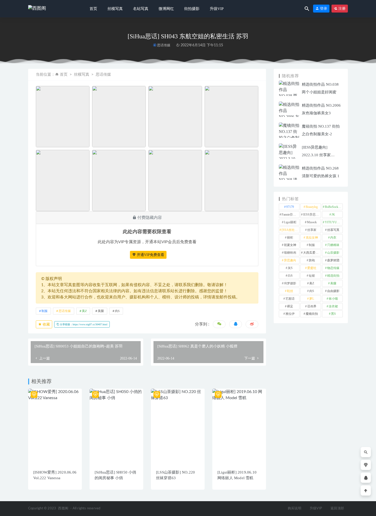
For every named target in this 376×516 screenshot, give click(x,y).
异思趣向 (290, 260)
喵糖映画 (290, 252)
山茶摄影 (333, 252)
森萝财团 (333, 260)
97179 (290, 207)
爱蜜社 (311, 268)
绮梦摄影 (290, 283)
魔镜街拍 (312, 314)
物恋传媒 (333, 268)
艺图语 (290, 298)
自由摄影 (333, 291)
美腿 (101, 310)
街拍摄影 (192, 9)
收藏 (46, 324)
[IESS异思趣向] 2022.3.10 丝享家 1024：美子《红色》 (319, 155)
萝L (311, 298)
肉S (117, 310)
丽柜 (290, 237)
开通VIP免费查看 (150, 255)
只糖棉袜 (333, 245)
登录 (323, 8)
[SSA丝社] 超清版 (291, 230)
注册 (341, 8)
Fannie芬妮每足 (291, 214)
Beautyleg (312, 207)
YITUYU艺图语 (334, 222)
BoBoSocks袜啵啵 (334, 207)
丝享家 (311, 230)
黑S (333, 314)
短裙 (312, 275)
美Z (84, 310)
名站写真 (140, 9)
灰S (290, 268)
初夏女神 (290, 245)
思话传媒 (163, 45)
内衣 (333, 237)
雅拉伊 (290, 314)
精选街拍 (333, 275)
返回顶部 (337, 508)
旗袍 (312, 260)
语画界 (311, 306)
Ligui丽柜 (290, 222)
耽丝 (290, 291)
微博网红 (166, 9)
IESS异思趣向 (312, 214)
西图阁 (63, 508)
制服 (44, 310)
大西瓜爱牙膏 (312, 252)
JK (333, 214)
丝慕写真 (333, 230)
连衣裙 (333, 306)
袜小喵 (333, 298)
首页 (93, 9)
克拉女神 (312, 237)
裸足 (290, 306)
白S (290, 275)
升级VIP (217, 9)
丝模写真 (115, 9)
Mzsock (312, 222)
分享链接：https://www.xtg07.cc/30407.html (83, 324)
